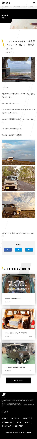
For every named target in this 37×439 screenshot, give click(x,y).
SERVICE (15, 418)
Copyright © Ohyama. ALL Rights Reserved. (18, 432)
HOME (3, 6)
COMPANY (7, 426)
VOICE (19, 422)
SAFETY (26, 418)
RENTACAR (7, 422)
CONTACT (19, 426)
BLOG (6, 6)
